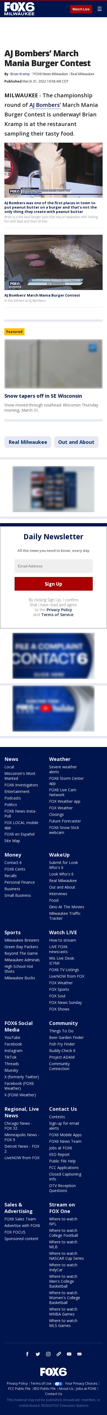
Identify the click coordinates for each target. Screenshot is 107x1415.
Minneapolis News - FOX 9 (22, 1137)
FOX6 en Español (19, 834)
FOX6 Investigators (21, 784)
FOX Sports (59, 989)
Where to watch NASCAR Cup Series (66, 1256)
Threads (11, 1063)
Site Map (12, 840)
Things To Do (61, 1030)
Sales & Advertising (18, 1207)
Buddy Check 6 (62, 1050)
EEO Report (59, 1154)
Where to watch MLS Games (63, 1323)
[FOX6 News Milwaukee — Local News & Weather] (20, 8)
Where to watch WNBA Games (63, 1311)
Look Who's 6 (61, 874)
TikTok (10, 1057)
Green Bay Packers (21, 946)
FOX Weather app (64, 801)
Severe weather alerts (63, 769)
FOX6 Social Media (18, 1026)
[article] (53, 364)
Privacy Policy (59, 609)
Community (63, 1023)
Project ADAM (62, 1057)
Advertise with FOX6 (22, 1225)
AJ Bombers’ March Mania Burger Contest (42, 295)
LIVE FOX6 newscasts (58, 949)
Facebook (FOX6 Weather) (19, 1086)
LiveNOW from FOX (66, 976)
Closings (56, 814)
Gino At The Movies (66, 906)
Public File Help (62, 1161)
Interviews (58, 893)
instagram (48, 1354)
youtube (69, 1354)
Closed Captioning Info (65, 1176)
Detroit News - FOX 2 (21, 1149)
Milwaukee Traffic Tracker (65, 916)
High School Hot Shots (18, 969)
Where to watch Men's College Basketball (63, 1281)
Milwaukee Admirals (22, 959)
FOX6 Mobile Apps (65, 1134)
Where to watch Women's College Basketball (64, 1297)
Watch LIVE (63, 932)
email (79, 1354)
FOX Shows (59, 1009)
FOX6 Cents (14, 869)
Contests (57, 1116)
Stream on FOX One (62, 1207)
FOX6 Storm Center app (66, 781)
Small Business (17, 895)
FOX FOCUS (15, 1232)
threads (58, 1354)
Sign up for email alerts (64, 1126)
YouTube (12, 1037)
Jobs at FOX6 (60, 1147)
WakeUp (59, 854)
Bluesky (11, 1070)
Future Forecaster (65, 821)
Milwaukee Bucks (19, 977)
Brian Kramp (20, 74)
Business (12, 888)
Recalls (10, 875)
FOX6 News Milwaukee (50, 74)
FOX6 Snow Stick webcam (64, 830)
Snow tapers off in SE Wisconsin (43, 395)
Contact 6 (13, 862)
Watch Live (81, 9)
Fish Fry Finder (62, 1044)
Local (9, 766)
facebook (27, 1354)
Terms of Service (57, 614)
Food (53, 900)
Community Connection (59, 1066)
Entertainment (17, 791)
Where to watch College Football (63, 1233)
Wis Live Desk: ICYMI (62, 961)
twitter (37, 1354)
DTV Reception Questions (62, 1188)
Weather (60, 759)
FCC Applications (64, 1167)
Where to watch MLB (63, 1244)
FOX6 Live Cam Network (62, 792)
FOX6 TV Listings (64, 969)
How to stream (62, 940)
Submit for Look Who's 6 (63, 865)
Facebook (13, 1044)
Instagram (13, 1050)
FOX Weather (61, 807)
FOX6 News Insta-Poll (20, 813)
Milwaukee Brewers (21, 940)
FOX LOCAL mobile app (21, 825)
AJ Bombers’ (45, 105)
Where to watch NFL (63, 1221)
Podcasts (12, 798)
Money (12, 854)
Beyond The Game (21, 953)
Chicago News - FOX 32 (18, 1126)
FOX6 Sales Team (20, 1218)
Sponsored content (21, 1238)
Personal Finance (19, 882)
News (11, 759)
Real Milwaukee (82, 74)
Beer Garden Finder (66, 1037)
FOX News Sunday (65, 1002)
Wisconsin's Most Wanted (19, 776)
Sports (12, 932)
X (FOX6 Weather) (20, 1094)
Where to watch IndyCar (63, 1267)
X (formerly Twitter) (21, 1076)
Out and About (76, 442)
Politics (10, 804)
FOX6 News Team (65, 1141)
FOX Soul (57, 995)
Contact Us (63, 1109)
